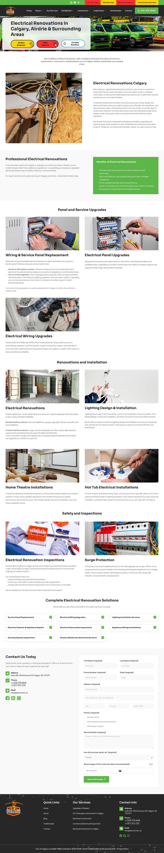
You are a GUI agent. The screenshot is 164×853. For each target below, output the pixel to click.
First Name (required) (93, 660)
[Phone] (7, 680)
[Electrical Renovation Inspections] (102, 627)
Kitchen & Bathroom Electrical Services (78, 638)
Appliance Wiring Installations (126, 627)
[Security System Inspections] (50, 637)
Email (13, 690)
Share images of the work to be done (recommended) (107, 764)
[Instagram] (128, 835)
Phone (14, 680)
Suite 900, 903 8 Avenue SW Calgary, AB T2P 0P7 (30, 675)
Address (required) (92, 684)
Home (29, 10)
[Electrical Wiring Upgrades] (102, 617)
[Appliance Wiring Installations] (155, 627)
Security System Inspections (21, 638)
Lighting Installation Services (126, 617)
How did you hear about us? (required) (100, 752)
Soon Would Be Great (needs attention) (101, 722)
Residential (66, 10)
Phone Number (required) (95, 672)
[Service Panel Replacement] (50, 617)
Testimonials (115, 10)
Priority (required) (91, 713)
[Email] (7, 691)
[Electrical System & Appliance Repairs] (50, 627)
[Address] (7, 673)
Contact (128, 10)
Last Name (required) (129, 660)
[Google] (124, 835)
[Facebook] (120, 835)
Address (14, 673)
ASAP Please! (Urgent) (95, 726)
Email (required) (127, 672)
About (38, 10)
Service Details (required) (95, 732)
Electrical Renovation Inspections (76, 627)
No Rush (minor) (93, 717)
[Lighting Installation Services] (155, 617)
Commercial (82, 10)
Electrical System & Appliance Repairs (26, 627)
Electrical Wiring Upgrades (72, 617)
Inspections (99, 10)
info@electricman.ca (19, 692)
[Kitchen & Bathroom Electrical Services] (102, 637)
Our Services (52, 10)
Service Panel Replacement (21, 617)
